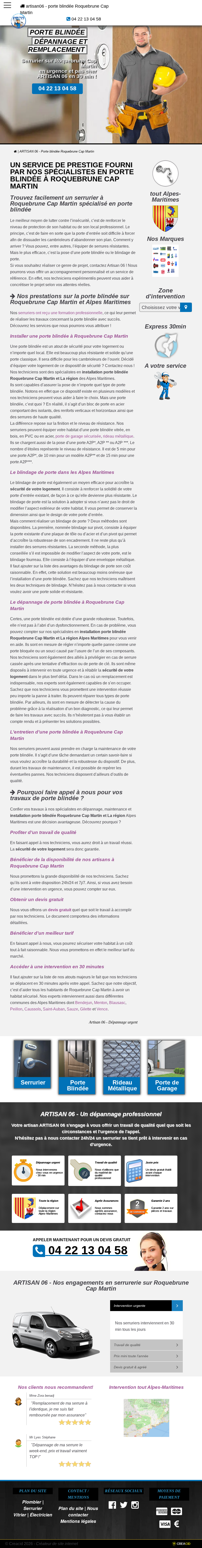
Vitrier (19, 1514)
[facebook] (112, 1506)
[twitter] (123, 1506)
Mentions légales (78, 1521)
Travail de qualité (127, 1345)
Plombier (31, 1502)
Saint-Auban (54, 1009)
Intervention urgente (129, 1306)
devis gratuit (59, 910)
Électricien (41, 1514)
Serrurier (32, 1508)
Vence (102, 1009)
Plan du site (70, 1508)
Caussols (32, 1009)
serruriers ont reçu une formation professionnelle (60, 313)
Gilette (85, 1009)
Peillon (16, 1009)
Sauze (72, 1009)
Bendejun (83, 1003)
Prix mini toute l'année (131, 1356)
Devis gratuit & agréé (130, 1367)
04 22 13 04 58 (86, 19)
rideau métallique (118, 436)
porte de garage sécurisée (78, 436)
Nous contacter (83, 1511)
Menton (100, 1003)
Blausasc (117, 1003)
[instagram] (135, 1506)
